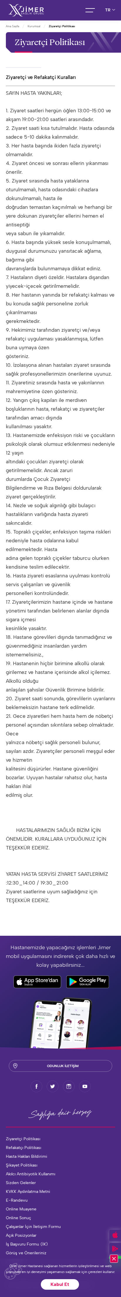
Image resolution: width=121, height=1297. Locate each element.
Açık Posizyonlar (21, 1235)
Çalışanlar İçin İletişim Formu (33, 1226)
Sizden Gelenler (21, 1182)
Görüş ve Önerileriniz (26, 1252)
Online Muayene (21, 1209)
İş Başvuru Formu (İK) (27, 1244)
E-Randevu (17, 1200)
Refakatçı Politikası (23, 1147)
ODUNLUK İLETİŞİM (63, 1066)
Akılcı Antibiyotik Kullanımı (30, 1174)
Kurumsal (34, 26)
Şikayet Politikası (21, 1165)
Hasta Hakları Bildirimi (26, 1156)
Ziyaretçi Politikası (23, 1138)
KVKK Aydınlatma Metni (28, 1191)
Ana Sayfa (12, 26)
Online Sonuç (18, 1217)
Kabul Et (60, 1284)
